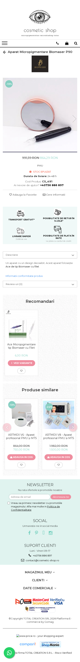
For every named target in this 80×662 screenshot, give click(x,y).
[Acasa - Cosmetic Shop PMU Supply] (40, 23)
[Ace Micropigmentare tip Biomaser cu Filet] (21, 325)
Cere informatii (55, 194)
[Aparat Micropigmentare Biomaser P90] (40, 115)
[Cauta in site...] (76, 43)
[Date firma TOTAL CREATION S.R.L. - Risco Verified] (40, 653)
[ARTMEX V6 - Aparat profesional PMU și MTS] (21, 415)
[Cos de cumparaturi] (67, 43)
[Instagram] (50, 533)
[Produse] (5, 44)
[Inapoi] (3, 52)
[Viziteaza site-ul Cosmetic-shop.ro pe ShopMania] (50, 644)
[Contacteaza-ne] (57, 43)
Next (74, 119)
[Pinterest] (36, 533)
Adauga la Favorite (24, 194)
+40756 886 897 (42, 555)
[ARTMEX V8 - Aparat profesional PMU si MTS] (58, 415)
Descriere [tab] (12, 254)
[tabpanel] (40, 115)
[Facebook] (29, 533)
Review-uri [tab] (14, 284)
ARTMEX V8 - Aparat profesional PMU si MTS (58, 436)
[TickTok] (43, 533)
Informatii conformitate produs (24, 275)
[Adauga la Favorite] (21, 371)
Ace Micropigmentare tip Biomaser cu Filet (21, 346)
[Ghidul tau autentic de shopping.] (27, 644)
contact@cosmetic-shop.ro (42, 560)
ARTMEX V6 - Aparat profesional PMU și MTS (21, 436)
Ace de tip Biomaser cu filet (23, 266)
